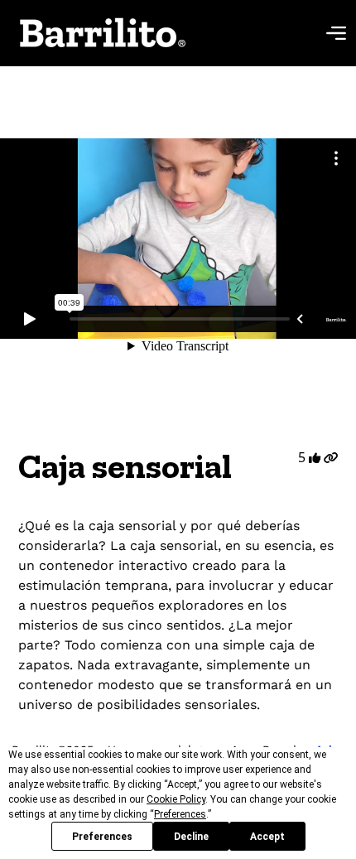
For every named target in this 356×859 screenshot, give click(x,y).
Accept (267, 836)
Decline (191, 836)
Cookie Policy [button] (176, 799)
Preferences (102, 836)
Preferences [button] (180, 814)
